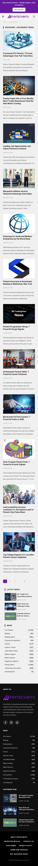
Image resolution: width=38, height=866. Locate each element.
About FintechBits (19, 837)
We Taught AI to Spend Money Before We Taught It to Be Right (24, 595)
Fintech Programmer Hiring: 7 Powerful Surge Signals (16, 327)
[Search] (34, 16)
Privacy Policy (25, 845)
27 (24, 581)
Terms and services (19, 850)
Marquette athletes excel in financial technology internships (17, 192)
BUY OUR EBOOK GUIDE (19, 854)
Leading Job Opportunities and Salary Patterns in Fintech (17, 147)
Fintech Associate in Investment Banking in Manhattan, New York (17, 282)
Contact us (28, 841)
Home (4, 22)
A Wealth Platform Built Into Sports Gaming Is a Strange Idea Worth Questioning (24, 615)
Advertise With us (12, 841)
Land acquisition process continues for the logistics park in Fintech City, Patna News (18, 509)
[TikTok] (17, 722)
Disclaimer (11, 845)
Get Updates (19, 9)
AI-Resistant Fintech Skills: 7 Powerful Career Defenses (16, 373)
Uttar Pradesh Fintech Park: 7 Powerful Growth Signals (16, 463)
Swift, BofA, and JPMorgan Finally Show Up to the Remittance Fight (23, 605)
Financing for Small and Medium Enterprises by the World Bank (17, 237)
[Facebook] (5, 722)
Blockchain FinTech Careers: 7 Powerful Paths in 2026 (16, 418)
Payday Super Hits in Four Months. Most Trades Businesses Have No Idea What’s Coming (18, 101)
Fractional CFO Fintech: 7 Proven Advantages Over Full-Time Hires (18, 54)
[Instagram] (11, 722)
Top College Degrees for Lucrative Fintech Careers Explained (18, 556)
